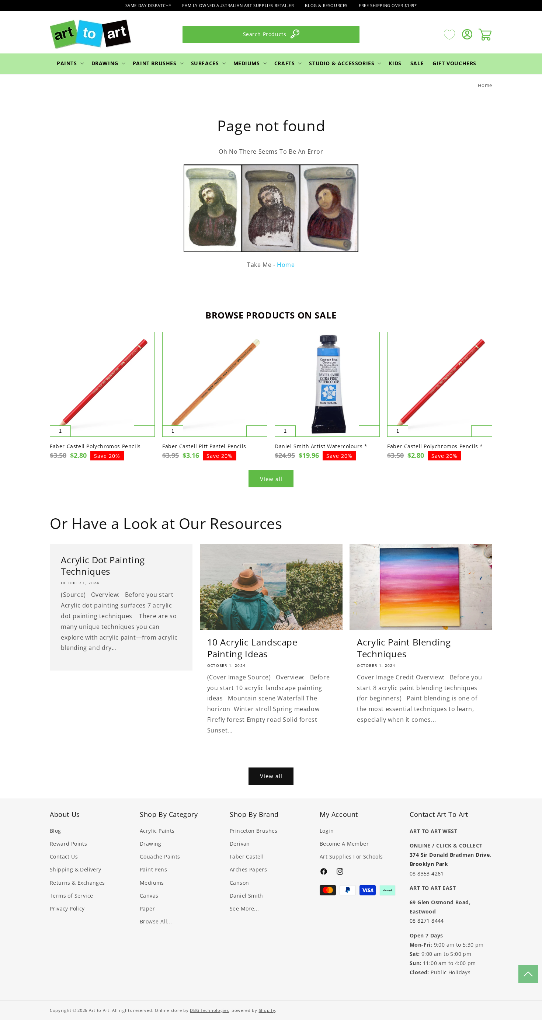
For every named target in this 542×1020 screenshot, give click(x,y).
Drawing (104, 62)
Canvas (149, 895)
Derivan (240, 843)
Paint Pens (153, 869)
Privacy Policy (67, 908)
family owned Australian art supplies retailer (238, 5)
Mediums (246, 62)
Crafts (284, 62)
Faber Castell (247, 856)
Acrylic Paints (157, 830)
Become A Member (344, 843)
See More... (244, 908)
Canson (239, 882)
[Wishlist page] (449, 34)
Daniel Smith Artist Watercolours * (321, 446)
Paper (147, 908)
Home (485, 85)
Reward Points (68, 843)
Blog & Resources (326, 5)
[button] (69, 63)
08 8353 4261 (427, 873)
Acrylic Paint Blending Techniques (404, 647)
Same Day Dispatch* (148, 5)
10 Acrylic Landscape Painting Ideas (252, 647)
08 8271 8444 (427, 920)
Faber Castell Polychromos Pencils (95, 446)
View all (271, 479)
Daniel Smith (246, 895)
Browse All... (156, 921)
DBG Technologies (209, 1010)
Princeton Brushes (254, 830)
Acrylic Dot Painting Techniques (103, 565)
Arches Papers (248, 869)
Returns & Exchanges (77, 882)
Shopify (267, 1010)
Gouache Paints (160, 856)
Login (327, 830)
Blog (55, 830)
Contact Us (64, 856)
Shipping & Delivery (75, 869)
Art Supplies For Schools (351, 856)
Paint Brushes (155, 62)
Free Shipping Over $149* (388, 5)
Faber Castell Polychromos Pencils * (435, 446)
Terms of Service (71, 895)
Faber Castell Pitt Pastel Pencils (204, 446)
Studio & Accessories (341, 62)
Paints (67, 62)
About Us (65, 814)
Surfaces (205, 62)
